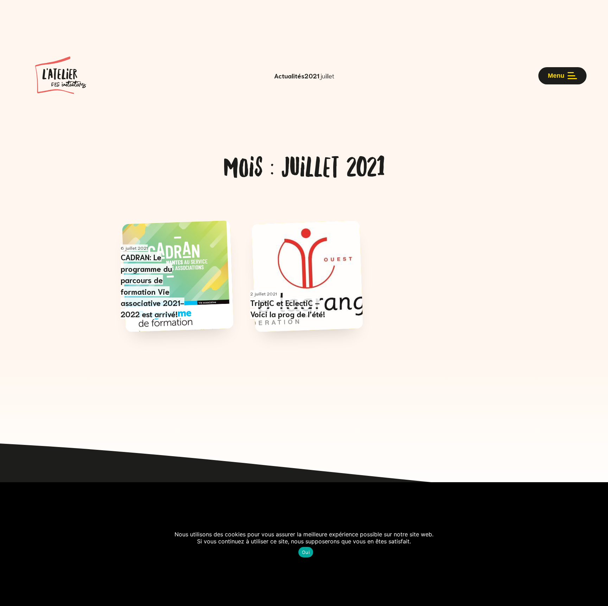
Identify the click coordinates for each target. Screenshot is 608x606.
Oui (306, 552)
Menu (556, 75)
